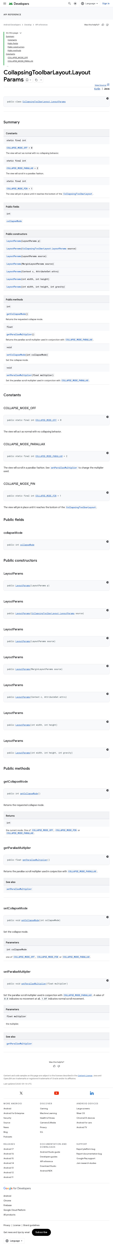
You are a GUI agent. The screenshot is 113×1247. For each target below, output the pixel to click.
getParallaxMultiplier (19, 334)
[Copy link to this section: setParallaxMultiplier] (33, 972)
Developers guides (48, 1156)
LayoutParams (14, 241)
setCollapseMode (16, 354)
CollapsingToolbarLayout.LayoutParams (44, 101)
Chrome (7, 1200)
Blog (6, 1132)
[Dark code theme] (107, 98)
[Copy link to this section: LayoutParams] (26, 574)
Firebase (8, 1205)
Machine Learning (48, 1113)
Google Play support (86, 1158)
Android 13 (9, 1167)
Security (7, 1118)
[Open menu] (5, 3)
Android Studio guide (50, 1152)
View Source (100, 85)
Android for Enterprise (14, 1113)
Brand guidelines (31, 1225)
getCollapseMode (16, 314)
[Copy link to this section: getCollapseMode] (31, 782)
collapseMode (14, 221)
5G (41, 1132)
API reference (12, 14)
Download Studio (48, 1166)
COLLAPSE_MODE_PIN (17, 188)
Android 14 (9, 1163)
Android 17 (9, 1149)
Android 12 (9, 1172)
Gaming (44, 1108)
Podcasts (8, 1136)
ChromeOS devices (86, 1118)
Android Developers (12, 24)
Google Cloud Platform (14, 1210)
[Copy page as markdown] (36, 79)
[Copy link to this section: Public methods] (33, 769)
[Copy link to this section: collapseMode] (25, 533)
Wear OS (81, 1113)
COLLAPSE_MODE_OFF (17, 147)
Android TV (82, 1127)
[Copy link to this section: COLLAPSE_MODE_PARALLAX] (48, 444)
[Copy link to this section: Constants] (24, 395)
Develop (27, 24)
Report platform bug (86, 1149)
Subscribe (41, 1232)
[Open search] (69, 3)
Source (7, 1122)
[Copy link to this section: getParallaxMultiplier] (34, 848)
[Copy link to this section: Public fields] (27, 520)
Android (7, 1108)
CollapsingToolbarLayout (77, 193)
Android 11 (8, 1177)
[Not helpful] (107, 25)
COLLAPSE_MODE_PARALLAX (20, 168)
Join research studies (86, 1163)
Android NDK (46, 1170)
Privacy (43, 1127)
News (6, 1127)
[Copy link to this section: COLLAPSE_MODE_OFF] (39, 408)
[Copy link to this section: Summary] (22, 122)
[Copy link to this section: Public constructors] (40, 561)
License (16, 1225)
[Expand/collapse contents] (20, 33)
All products (9, 1214)
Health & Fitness (47, 1118)
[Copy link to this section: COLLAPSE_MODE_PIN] (38, 484)
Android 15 (9, 1158)
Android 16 (9, 1153)
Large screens (83, 1108)
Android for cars (84, 1122)
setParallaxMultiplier (19, 375)
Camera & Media (48, 1122)
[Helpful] (103, 25)
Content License (85, 1075)
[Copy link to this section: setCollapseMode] (30, 908)
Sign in (105, 3)
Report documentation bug (89, 1153)
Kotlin (97, 88)
